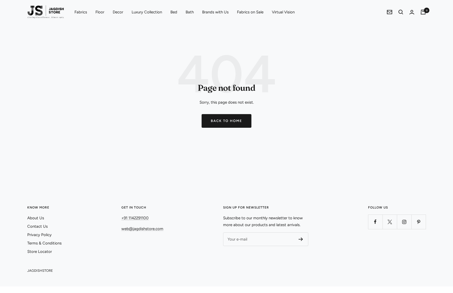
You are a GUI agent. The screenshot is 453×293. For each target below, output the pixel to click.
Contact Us (37, 226)
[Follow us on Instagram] (404, 222)
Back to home (226, 121)
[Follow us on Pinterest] (418, 222)
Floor (99, 12)
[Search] (400, 12)
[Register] (301, 239)
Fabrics (80, 12)
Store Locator (39, 251)
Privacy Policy (39, 234)
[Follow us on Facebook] (375, 222)
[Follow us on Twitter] (389, 222)
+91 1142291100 (135, 218)
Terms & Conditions (44, 243)
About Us (35, 218)
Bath (190, 12)
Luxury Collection (147, 12)
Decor (118, 12)
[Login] (411, 12)
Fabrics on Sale (250, 12)
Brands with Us (215, 12)
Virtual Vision (283, 12)
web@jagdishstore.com (142, 228)
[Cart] (423, 12)
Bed (173, 12)
